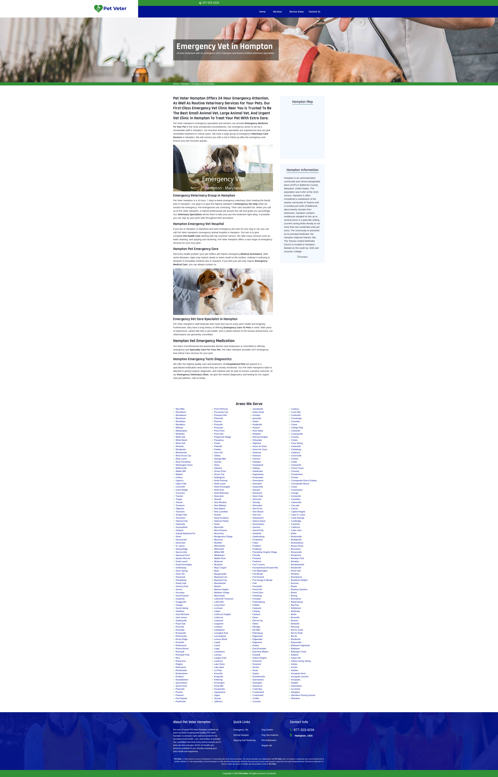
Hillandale (257, 440)
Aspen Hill (296, 658)
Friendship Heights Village (265, 552)
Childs (294, 462)
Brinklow (295, 574)
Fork (255, 583)
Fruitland (257, 546)
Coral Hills (296, 412)
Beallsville (296, 639)
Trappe (179, 499)
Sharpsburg (181, 580)
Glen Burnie (258, 512)
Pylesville (180, 689)
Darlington (257, 683)
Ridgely (179, 664)
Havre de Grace (260, 446)
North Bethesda (221, 493)
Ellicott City (258, 620)
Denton (256, 667)
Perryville (218, 424)
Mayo (216, 571)
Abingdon (295, 692)
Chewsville (296, 465)
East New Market (260, 652)
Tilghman (180, 508)
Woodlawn (180, 421)
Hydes (255, 421)
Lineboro (218, 627)
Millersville (219, 549)
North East (219, 490)
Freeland (257, 558)
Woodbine (180, 424)
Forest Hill (257, 589)
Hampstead (258, 465)
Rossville (180, 627)
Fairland (256, 614)
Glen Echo (257, 508)
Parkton (217, 449)
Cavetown (295, 499)
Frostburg (257, 549)
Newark (217, 499)
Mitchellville (219, 546)
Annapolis (295, 680)
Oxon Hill (218, 452)
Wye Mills (180, 409)
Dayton (256, 673)
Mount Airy (219, 533)
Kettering (218, 680)
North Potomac (221, 480)
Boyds (294, 586)
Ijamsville (257, 418)
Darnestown (258, 680)
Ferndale (257, 599)
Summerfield (181, 527)
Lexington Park (221, 633)
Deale (255, 670)
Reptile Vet (267, 745)
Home (176, 84)
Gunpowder (258, 477)
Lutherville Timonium (223, 599)
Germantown (258, 524)
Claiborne (295, 452)
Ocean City (219, 474)
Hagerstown (258, 474)
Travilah (179, 496)
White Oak (180, 437)
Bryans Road (297, 546)
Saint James (181, 617)
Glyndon (256, 490)
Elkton (255, 624)
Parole (217, 443)
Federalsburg (259, 602)
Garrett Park (258, 530)
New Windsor (220, 502)
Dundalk (256, 655)
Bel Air (294, 636)
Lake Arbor (219, 667)
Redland (180, 676)
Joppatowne (219, 692)
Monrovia (218, 540)
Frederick (257, 561)
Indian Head (258, 412)
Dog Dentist (267, 730)
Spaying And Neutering (244, 740)
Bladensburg (297, 602)
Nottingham (219, 477)
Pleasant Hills (220, 415)
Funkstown (258, 540)
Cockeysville (297, 434)
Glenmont (257, 499)
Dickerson (257, 661)
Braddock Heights (299, 580)
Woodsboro (181, 415)
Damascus (257, 686)
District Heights (260, 658)
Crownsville (258, 695)
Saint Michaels (182, 614)
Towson (179, 502)
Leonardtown (220, 636)
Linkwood (218, 620)
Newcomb (218, 496)
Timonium (180, 505)
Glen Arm (257, 515)
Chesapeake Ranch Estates (304, 480)
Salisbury (180, 611)
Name (217, 524)
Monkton (218, 543)
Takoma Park (182, 521)
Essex (255, 617)
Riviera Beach (182, 648)
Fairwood (257, 608)
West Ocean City (183, 456)
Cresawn (257, 701)
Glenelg (256, 502)
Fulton (255, 543)
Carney (294, 508)
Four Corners (259, 564)
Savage (179, 605)
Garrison (256, 527)
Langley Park (220, 658)
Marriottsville (220, 583)
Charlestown (297, 490)
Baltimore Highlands (300, 645)
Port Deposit (181, 698)
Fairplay (256, 611)
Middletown (219, 555)
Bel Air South (297, 630)
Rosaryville (181, 633)
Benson (294, 620)
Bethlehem (296, 608)
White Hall (180, 443)
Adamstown (296, 686)
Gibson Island (259, 521)
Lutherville (219, 602)
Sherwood (180, 577)
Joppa (217, 695)
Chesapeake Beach (300, 484)
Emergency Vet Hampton (203, 84)
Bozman (295, 583)
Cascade (295, 505)
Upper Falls (181, 484)
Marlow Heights (221, 589)
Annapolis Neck (298, 673)
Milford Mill (219, 552)
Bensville (295, 617)
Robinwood (181, 645)
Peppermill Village (222, 437)
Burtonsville (296, 536)
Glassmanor (258, 518)
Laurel (217, 645)
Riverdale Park (182, 655)
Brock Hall (296, 571)
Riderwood (181, 667)
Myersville (218, 527)
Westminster (181, 452)
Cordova (295, 409)
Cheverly (295, 471)
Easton (256, 645)
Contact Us (314, 11)
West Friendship (183, 462)
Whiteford (180, 434)
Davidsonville (259, 676)
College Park (297, 428)
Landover (218, 661)
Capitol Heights (298, 512)
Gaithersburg (258, 536)
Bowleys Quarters (299, 589)
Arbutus (294, 670)
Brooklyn (295, 561)
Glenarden (257, 505)
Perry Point (219, 431)
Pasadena (219, 440)
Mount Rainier (220, 530)
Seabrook (180, 599)
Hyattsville (257, 424)
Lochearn (218, 608)
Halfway (256, 468)
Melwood (218, 561)
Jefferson (218, 701)
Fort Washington (260, 571)
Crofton (256, 698)
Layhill (217, 642)
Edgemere (257, 642)
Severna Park (182, 586)
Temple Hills (181, 515)
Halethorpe (258, 471)
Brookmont (296, 555)
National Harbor (221, 521)
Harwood (257, 452)
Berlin (293, 614)
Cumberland (258, 692)
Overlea (217, 462)
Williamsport (181, 431)
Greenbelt (257, 484)
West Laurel (181, 459)
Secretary (180, 592)
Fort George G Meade (262, 580)
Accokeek (295, 689)
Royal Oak (180, 624)
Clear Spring (297, 443)
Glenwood (257, 493)
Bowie (294, 592)
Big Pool (295, 605)
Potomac (180, 695)
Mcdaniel (218, 564)
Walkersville (181, 468)
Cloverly (295, 437)
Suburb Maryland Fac (185, 533)
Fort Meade (258, 574)
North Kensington (222, 487)
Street (178, 536)
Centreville (296, 496)
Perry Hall (218, 434)
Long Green (219, 605)
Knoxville (218, 673)
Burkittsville (296, 540)
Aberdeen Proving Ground (303, 695)
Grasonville (258, 487)
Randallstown (182, 680)
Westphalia (181, 449)
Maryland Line (220, 577)
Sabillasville (181, 620)
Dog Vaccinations (270, 735)
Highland (257, 443)
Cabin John (296, 530)
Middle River (220, 558)
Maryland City (220, 580)
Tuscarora (180, 493)
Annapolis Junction (300, 676)
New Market (219, 508)
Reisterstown (182, 673)
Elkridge (256, 627)
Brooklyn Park (297, 558)
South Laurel (181, 561)
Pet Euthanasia (269, 740)
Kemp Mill (218, 686)
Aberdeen (295, 698)
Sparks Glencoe (183, 558)
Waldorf (179, 474)
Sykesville (180, 524)
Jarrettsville (258, 409)
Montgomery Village (223, 536)
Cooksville (296, 415)
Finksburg (257, 596)
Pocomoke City (221, 412)
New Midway (220, 505)
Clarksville (296, 446)
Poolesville (181, 701)
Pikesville (218, 418)
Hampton (185, 84)
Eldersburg (258, 633)
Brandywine (296, 577)
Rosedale (180, 630)
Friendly (256, 555)
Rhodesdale (181, 670)
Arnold (294, 667)
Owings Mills (220, 459)
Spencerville (181, 552)
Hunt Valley (258, 431)
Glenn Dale (258, 496)
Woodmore (181, 418)
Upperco (180, 480)
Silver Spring (182, 571)
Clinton (294, 440)
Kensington (219, 683)
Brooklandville (297, 564)
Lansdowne (219, 652)
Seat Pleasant (182, 596)
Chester (294, 477)
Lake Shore (219, 664)
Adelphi (294, 683)
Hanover (256, 459)
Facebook (271, 773)
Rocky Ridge (182, 639)
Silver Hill (180, 574)
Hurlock (256, 428)
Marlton (217, 586)
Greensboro (258, 480)
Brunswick (296, 549)
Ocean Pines (220, 471)
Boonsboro (296, 599)
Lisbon (217, 611)
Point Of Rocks (221, 409)
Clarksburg (296, 449)
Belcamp (295, 627)
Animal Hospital (241, 735)
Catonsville (296, 502)
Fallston (256, 605)
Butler (293, 533)
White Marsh (181, 440)
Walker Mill (181, 471)
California (295, 527)
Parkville (218, 446)
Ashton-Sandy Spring (301, 661)
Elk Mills (256, 630)
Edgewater (257, 639)
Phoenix (218, 421)
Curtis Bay (257, 689)
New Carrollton (221, 512)
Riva (178, 658)
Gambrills (257, 533)
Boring (294, 596)
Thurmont (180, 512)
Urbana (179, 477)
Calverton (295, 524)
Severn (179, 589)
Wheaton (180, 446)
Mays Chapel (220, 568)
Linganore (218, 624)
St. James (180, 546)
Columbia (295, 421)
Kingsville (218, 676)
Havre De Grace (260, 449)
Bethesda (295, 611)
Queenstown (181, 683)
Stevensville (181, 540)
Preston (179, 692)
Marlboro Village (221, 592)
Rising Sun (181, 661)
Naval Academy (221, 518)
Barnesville (296, 642)
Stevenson (180, 543)
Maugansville (220, 574)
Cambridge (296, 521)
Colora (294, 424)
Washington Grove (184, 465)
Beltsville (295, 624)
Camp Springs (297, 518)
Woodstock (181, 412)
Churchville (296, 456)
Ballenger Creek (298, 652)
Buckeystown (297, 543)
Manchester (219, 596)
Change (294, 493)
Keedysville (219, 689)
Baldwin (295, 655)
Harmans (257, 456)
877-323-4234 (211, 3)
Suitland (179, 530)
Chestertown (297, 474)
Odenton (218, 468)
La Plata (218, 670)
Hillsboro (257, 434)
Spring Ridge (182, 549)
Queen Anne (181, 686)
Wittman (179, 428)
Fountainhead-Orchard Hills (265, 568)
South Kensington (184, 564)
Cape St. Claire (298, 515)
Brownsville (296, 552)
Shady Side (181, 583)
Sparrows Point (183, 555)
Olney (217, 465)
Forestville (257, 586)
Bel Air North (297, 633)
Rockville (180, 642)
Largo (216, 648)
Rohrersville (181, 636)
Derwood (257, 664)
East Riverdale (259, 648)
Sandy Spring (182, 608)
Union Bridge (182, 490)
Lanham (218, 655)
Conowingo (296, 418)
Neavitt (217, 515)
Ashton (294, 664)
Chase (294, 487)
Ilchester (256, 415)
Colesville (295, 431)
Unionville (180, 487)
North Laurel (220, 484)
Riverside (180, 652)
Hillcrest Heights (260, 437)
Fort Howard (258, 577)
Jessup (217, 698)
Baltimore (295, 648)
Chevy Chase (297, 468)
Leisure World (220, 639)
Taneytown (181, 518)
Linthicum (218, 617)
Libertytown (219, 630)
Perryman (218, 428)
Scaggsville (181, 602)
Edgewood (257, 636)
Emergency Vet (240, 730)
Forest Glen (258, 592)
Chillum (294, 459)
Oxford (217, 456)
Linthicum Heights (222, 614)
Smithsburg (181, 568)
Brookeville (296, 568)
